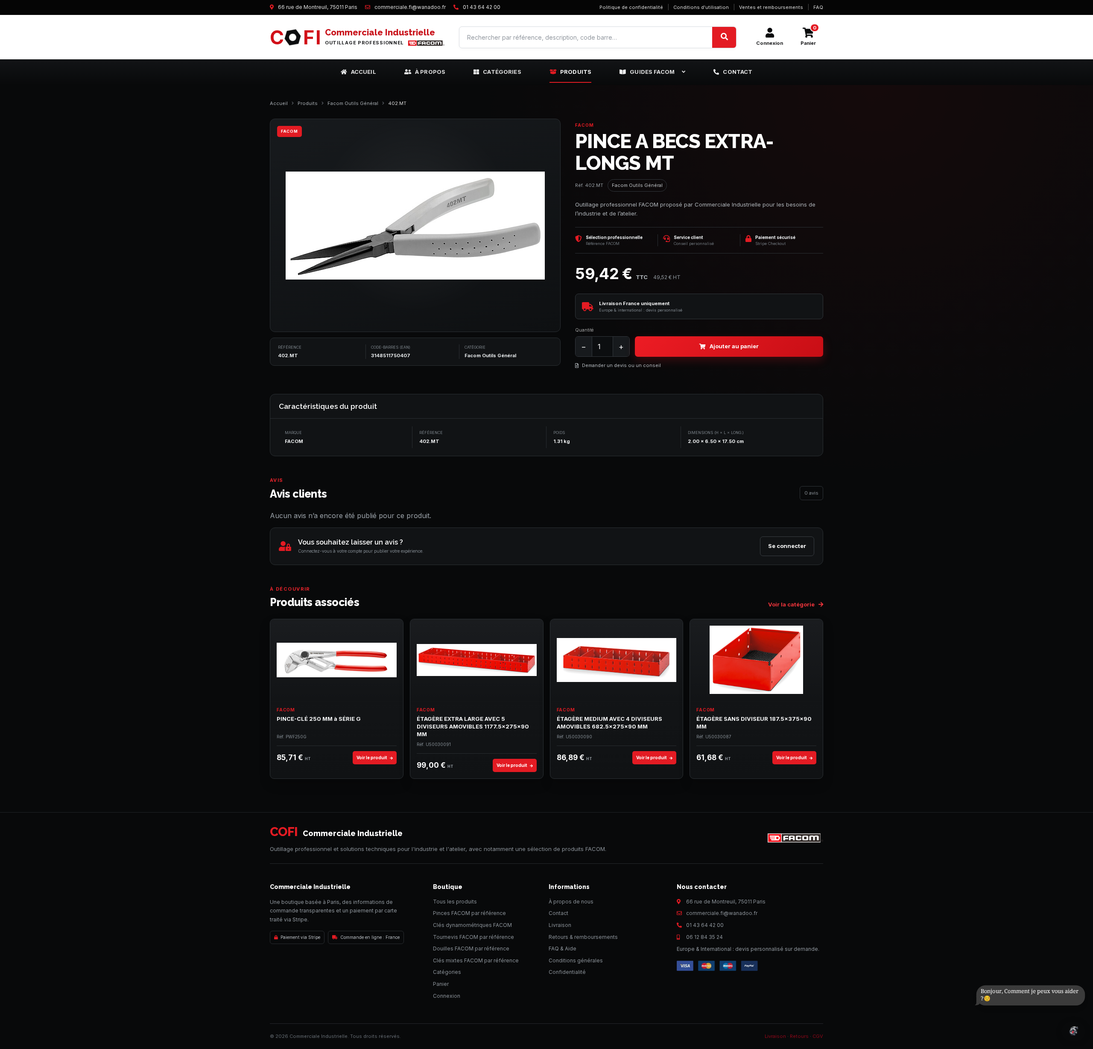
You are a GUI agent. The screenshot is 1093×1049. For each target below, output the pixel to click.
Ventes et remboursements (771, 7)
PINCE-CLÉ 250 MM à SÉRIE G (319, 718)
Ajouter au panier (734, 346)
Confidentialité (567, 972)
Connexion (446, 996)
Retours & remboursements (583, 937)
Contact (737, 71)
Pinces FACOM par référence (469, 913)
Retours (799, 1036)
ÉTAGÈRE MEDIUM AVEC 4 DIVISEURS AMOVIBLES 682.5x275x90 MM (609, 722)
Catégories (502, 71)
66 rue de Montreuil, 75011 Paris (726, 901)
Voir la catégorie (792, 604)
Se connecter (787, 545)
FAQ (818, 7)
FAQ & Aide (562, 948)
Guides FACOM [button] (652, 71)
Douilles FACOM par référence (471, 948)
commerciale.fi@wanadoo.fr (721, 913)
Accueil (363, 71)
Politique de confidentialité (631, 7)
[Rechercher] (724, 37)
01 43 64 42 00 (705, 925)
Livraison (560, 925)
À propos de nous (571, 901)
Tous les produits (455, 901)
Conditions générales (576, 960)
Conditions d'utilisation (701, 7)
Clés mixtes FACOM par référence (476, 960)
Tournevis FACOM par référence (473, 937)
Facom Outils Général (352, 103)
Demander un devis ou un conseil (621, 365)
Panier (441, 984)
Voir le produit (372, 757)
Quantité (584, 329)
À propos (430, 71)
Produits (575, 71)
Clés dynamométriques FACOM (472, 925)
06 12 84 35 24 (704, 937)
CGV (817, 1036)
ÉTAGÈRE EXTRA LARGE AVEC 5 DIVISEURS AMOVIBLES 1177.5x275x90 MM (473, 726)
